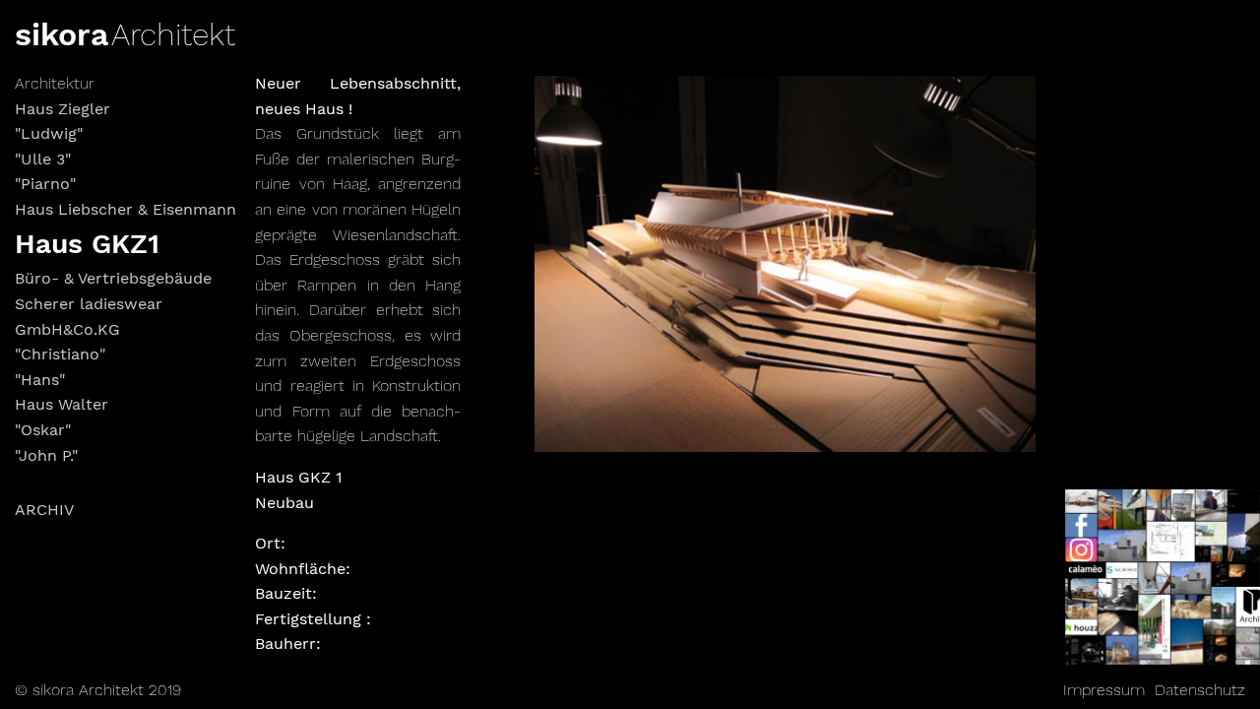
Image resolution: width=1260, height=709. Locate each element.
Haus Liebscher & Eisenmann (125, 209)
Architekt (173, 34)
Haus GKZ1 (87, 243)
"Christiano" (60, 354)
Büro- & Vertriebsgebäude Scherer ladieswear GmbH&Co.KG (113, 303)
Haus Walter (61, 404)
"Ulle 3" (43, 159)
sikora (61, 34)
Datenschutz (1200, 689)
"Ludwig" (49, 133)
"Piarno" (45, 183)
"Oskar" (43, 429)
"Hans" (40, 379)
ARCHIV (44, 509)
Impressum (1104, 689)
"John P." (46, 455)
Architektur (54, 83)
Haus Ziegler (62, 108)
